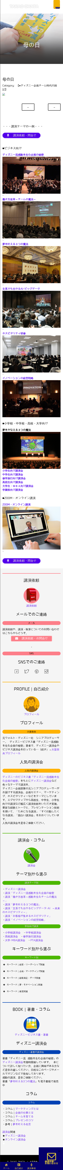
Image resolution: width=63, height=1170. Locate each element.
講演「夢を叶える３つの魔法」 (23, 904)
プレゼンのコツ (24, 1120)
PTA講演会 (36, 940)
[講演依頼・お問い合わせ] (51, 1158)
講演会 (6, 1132)
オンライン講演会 (15, 1139)
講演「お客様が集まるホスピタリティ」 (28, 916)
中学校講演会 (33, 932)
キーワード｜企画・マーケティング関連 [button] (26, 971)
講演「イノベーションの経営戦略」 (25, 919)
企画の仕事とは (24, 1112)
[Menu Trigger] (56, 4)
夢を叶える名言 (22, 1124)
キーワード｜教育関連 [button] (17, 991)
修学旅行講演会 (32, 936)
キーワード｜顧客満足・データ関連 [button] (23, 978)
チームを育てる (24, 1116)
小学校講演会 (13, 932)
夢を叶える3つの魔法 (22, 1081)
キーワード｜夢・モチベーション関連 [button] (24, 985)
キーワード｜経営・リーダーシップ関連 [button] (26, 964)
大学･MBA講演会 (15, 940)
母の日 (8, 79)
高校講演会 (11, 936)
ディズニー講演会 (41, 780)
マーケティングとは (27, 1109)
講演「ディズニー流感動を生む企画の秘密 (29, 893)
